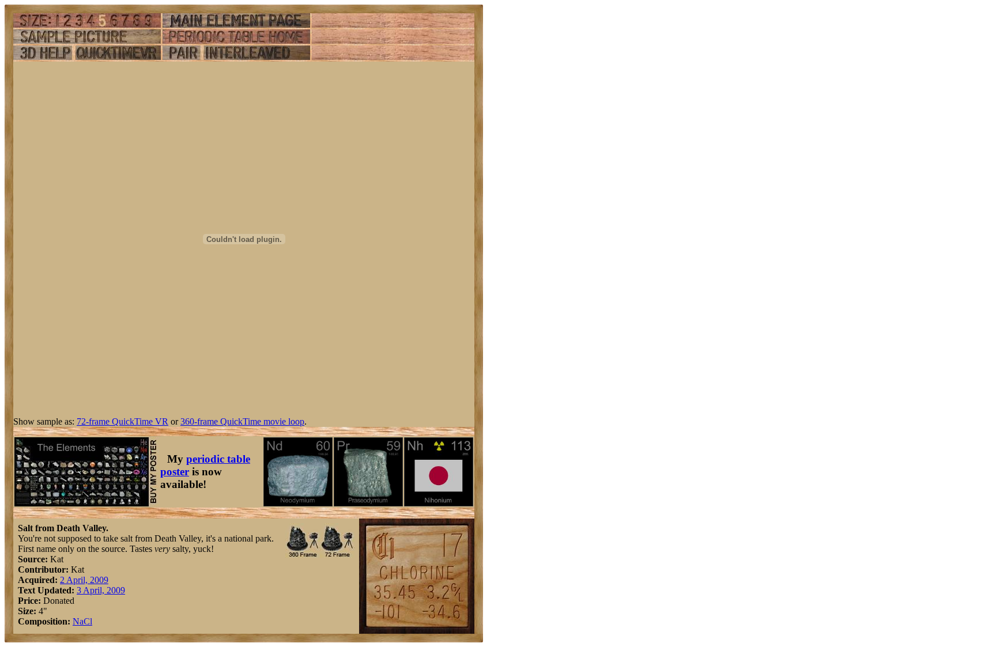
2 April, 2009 (84, 580)
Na (78, 621)
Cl (88, 621)
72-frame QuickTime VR (122, 421)
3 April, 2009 (101, 590)
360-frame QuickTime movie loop (242, 421)
